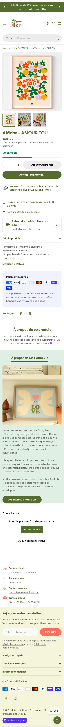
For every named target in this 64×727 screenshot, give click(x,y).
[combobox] (32, 38)
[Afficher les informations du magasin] (56, 225)
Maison (6, 48)
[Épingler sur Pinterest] (30, 313)
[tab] (29, 359)
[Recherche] (57, 38)
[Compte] (53, 23)
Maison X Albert (20, 710)
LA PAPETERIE (21, 48)
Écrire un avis (32, 529)
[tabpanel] (32, 434)
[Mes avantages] (57, 720)
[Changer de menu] (4, 23)
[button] (4, 7)
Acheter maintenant (32, 174)
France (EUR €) (15, 681)
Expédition (21, 142)
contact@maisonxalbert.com (24, 592)
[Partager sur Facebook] (21, 313)
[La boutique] (47, 23)
